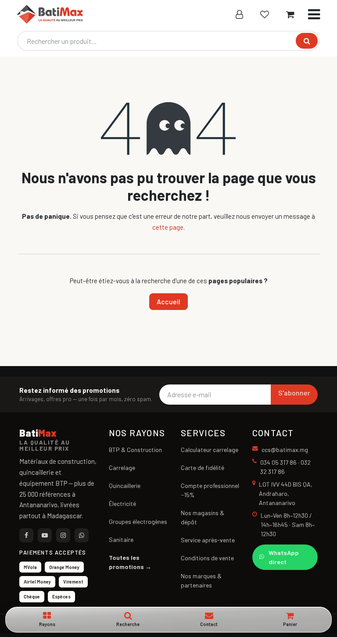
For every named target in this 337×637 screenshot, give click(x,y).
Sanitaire (121, 539)
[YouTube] (45, 535)
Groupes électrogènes (138, 521)
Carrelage (122, 467)
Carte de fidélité (202, 467)
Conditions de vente (207, 558)
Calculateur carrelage (209, 449)
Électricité (122, 503)
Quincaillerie (124, 485)
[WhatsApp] (82, 535)
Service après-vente (208, 540)
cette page (167, 227)
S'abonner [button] (294, 392)
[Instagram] (63, 535)
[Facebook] (26, 535)
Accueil (168, 301)
